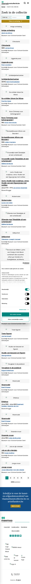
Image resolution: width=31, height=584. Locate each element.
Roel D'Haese (6, 387)
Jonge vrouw (7, 467)
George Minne (6, 355)
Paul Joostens (6, 65)
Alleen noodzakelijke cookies (15, 319)
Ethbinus (5, 402)
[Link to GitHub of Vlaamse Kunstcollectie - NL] (18, 536)
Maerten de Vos (13, 406)
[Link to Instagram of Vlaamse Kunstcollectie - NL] (13, 536)
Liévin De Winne (7, 33)
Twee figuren (7, 333)
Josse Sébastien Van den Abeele (13, 470)
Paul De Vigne (6, 101)
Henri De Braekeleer (13, 82)
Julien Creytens (10, 142)
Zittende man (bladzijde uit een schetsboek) (14, 220)
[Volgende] (28, 477)
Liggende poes (7, 62)
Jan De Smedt (6, 336)
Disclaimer (24, 527)
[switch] (27, 294)
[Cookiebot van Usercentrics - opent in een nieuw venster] (22, 263)
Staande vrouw (8, 435)
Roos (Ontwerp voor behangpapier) (10, 119)
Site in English (15, 531)
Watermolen (6, 200)
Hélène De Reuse (7, 164)
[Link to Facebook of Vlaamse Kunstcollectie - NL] (11, 536)
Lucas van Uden (7, 203)
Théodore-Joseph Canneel (11, 239)
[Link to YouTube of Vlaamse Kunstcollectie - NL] (20, 536)
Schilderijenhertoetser (10, 79)
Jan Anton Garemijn (20, 188)
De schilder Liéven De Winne (12, 98)
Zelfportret (6, 237)
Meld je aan (15, 506)
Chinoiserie (6, 45)
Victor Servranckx (10, 123)
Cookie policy (15, 527)
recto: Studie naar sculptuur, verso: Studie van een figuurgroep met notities (15, 183)
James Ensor (9, 48)
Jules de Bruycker (15, 438)
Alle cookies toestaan (15, 314)
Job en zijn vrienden (9, 450)
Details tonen (22, 309)
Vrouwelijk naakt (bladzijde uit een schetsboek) (15, 160)
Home (3, 7)
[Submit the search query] (28, 17)
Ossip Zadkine (9, 453)
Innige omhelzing (8, 30)
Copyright (7, 527)
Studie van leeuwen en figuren (13, 353)
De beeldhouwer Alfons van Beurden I (12, 138)
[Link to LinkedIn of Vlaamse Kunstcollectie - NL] (15, 536)
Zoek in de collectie (12, 7)
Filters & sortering (14, 21)
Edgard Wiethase (8, 370)
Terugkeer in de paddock (11, 368)
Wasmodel (6, 385)
